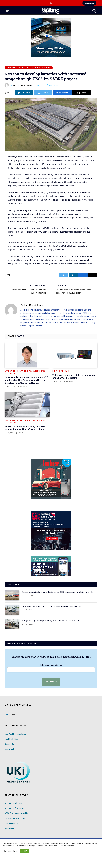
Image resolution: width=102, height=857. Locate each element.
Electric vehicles (60, 371)
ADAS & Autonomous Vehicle (17, 813)
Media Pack (9, 749)
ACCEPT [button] (24, 851)
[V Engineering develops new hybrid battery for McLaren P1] (12, 624)
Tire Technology (11, 823)
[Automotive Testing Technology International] (51, 10)
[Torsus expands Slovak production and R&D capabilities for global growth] (12, 595)
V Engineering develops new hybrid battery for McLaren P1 (50, 620)
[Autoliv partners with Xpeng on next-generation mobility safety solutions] (27, 404)
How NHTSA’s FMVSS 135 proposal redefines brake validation (51, 606)
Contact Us (9, 744)
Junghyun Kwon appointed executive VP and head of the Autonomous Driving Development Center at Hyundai (26, 380)
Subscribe (89, 3)
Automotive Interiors (13, 803)
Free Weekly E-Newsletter (15, 734)
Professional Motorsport (15, 818)
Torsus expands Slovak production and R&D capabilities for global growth (57, 592)
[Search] (94, 11)
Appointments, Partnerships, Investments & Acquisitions (29, 67)
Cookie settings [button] (11, 851)
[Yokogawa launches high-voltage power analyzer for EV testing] (74, 355)
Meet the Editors (11, 739)
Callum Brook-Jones (22, 85)
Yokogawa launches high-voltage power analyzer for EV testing (74, 376)
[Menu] (7, 11)
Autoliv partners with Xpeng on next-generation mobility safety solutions (25, 428)
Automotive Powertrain (14, 808)
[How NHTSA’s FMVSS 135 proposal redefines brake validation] (12, 610)
